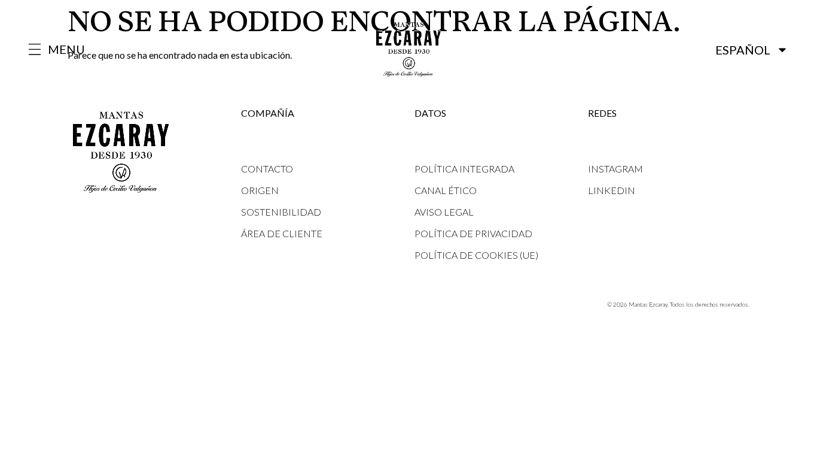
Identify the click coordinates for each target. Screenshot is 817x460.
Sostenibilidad (281, 211)
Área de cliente (281, 233)
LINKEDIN (611, 190)
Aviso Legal (444, 211)
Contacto (267, 168)
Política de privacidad (473, 233)
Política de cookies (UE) (476, 255)
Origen (260, 190)
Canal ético (445, 190)
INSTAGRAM (615, 168)
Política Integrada (464, 168)
